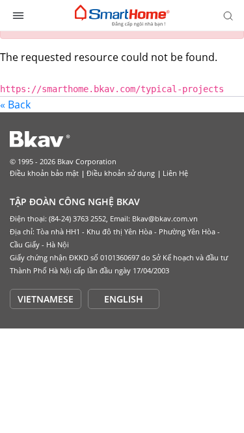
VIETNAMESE (46, 299)
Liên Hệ (175, 173)
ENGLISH (123, 299)
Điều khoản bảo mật (44, 173)
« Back (15, 104)
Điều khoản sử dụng (121, 173)
